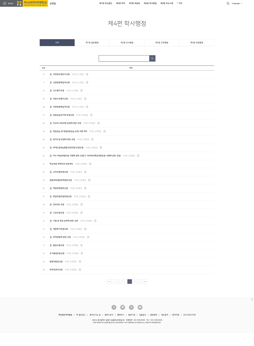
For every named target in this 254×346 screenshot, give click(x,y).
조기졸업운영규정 (57, 253)
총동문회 (153, 315)
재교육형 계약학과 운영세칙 (61, 164)
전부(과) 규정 (58, 204)
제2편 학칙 (120, 3)
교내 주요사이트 (189, 315)
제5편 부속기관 (166, 3)
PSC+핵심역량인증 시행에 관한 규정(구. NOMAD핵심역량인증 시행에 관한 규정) (87, 156)
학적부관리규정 (56, 270)
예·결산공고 (81, 315)
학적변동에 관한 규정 (62, 237)
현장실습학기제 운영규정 (63, 115)
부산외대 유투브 (140, 307)
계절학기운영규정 (60, 229)
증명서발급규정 (56, 261)
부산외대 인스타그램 (131, 307)
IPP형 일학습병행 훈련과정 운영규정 (68, 148)
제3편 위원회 (134, 3)
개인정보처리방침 (65, 315)
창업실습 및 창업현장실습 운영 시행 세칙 (70, 131)
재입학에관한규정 (60, 188)
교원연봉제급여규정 (61, 82)
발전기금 (131, 315)
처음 (109, 281)
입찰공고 (142, 315)
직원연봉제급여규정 (61, 107)
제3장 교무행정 (161, 43)
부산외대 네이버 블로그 (122, 307)
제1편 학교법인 (105, 3)
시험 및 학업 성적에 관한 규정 (65, 221)
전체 (57, 43)
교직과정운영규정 (60, 172)
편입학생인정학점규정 (62, 196)
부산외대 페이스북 (114, 307)
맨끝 (145, 281)
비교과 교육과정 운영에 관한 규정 (67, 123)
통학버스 (120, 315)
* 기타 (179, 3)
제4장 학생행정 (196, 43)
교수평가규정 (58, 90)
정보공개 (164, 315)
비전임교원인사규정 (61, 74)
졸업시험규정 (58, 245)
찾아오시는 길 (95, 315)
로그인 (252, 299)
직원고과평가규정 (60, 99)
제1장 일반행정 (92, 43)
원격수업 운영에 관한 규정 (64, 139)
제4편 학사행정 (150, 3)
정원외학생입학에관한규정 (61, 180)
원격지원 (175, 315)
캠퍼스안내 (109, 315)
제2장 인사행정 (127, 43)
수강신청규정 (58, 213)
